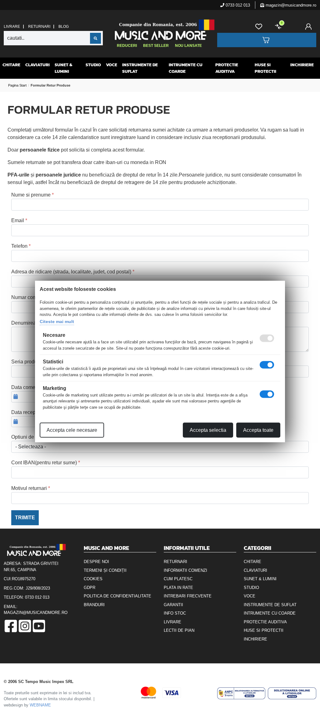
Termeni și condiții (105, 570)
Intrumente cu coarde (185, 68)
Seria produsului (29, 361)
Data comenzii (27, 387)
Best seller (156, 45)
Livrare (12, 26)
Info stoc (175, 613)
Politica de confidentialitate (117, 596)
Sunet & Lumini (63, 68)
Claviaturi (37, 65)
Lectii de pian (179, 630)
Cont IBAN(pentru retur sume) (44, 462)
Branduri (94, 604)
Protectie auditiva (226, 68)
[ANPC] (241, 693)
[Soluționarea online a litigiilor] (292, 693)
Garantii (173, 604)
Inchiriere (302, 65)
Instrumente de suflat (140, 68)
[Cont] (309, 26)
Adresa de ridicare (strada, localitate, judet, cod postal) (71, 271)
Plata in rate (178, 587)
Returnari (39, 26)
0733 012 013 (237, 5)
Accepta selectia (208, 430)
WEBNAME (40, 705)
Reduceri (127, 45)
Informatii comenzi (185, 570)
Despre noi (96, 561)
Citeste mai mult (57, 321)
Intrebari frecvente (188, 596)
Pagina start (17, 85)
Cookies (93, 578)
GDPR (89, 587)
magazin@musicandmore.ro (290, 5)
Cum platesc (178, 578)
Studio (93, 65)
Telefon (19, 246)
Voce (111, 65)
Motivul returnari (29, 488)
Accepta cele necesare (72, 430)
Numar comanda (29, 297)
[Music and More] (159, 29)
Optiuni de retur (28, 437)
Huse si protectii (265, 68)
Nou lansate (188, 45)
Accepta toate (258, 430)
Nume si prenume (31, 194)
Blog (63, 26)
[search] (95, 38)
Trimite (25, 517)
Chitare (11, 65)
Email (17, 220)
